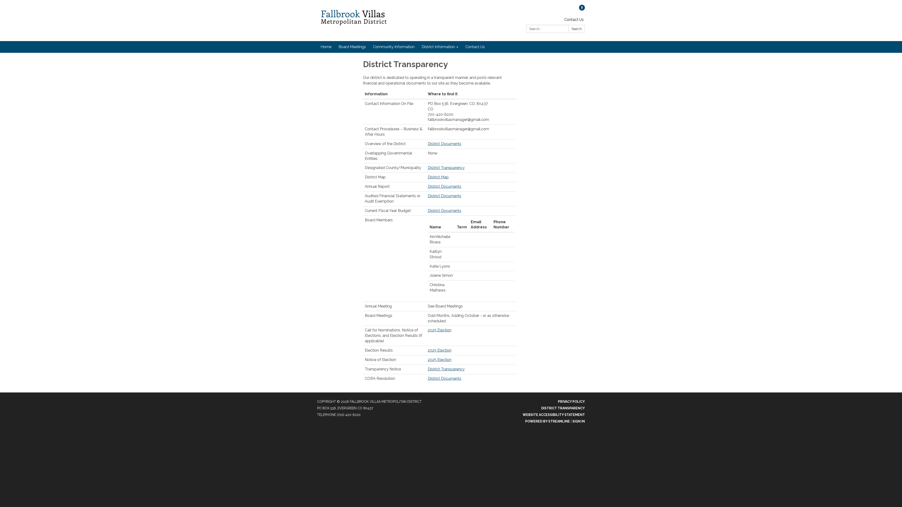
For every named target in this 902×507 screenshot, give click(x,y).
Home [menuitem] (326, 47)
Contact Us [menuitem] (475, 47)
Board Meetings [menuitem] (352, 47)
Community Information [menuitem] (394, 47)
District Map (438, 177)
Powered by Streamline (547, 421)
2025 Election (439, 330)
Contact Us (574, 19)
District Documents (444, 144)
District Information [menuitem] (438, 47)
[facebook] (582, 9)
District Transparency (446, 167)
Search (577, 29)
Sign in (578, 421)
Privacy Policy (571, 401)
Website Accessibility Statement (554, 415)
